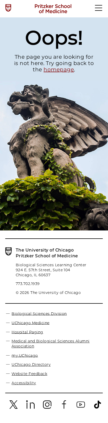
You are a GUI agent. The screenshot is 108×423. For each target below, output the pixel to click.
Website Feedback (29, 373)
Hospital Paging (27, 331)
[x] (13, 407)
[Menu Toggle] (99, 10)
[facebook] (64, 407)
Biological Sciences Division (39, 313)
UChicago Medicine (30, 322)
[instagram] (47, 407)
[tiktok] (97, 407)
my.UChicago (25, 355)
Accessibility (24, 383)
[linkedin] (30, 407)
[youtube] (80, 407)
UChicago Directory (31, 364)
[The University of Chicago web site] (8, 8)
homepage (59, 69)
